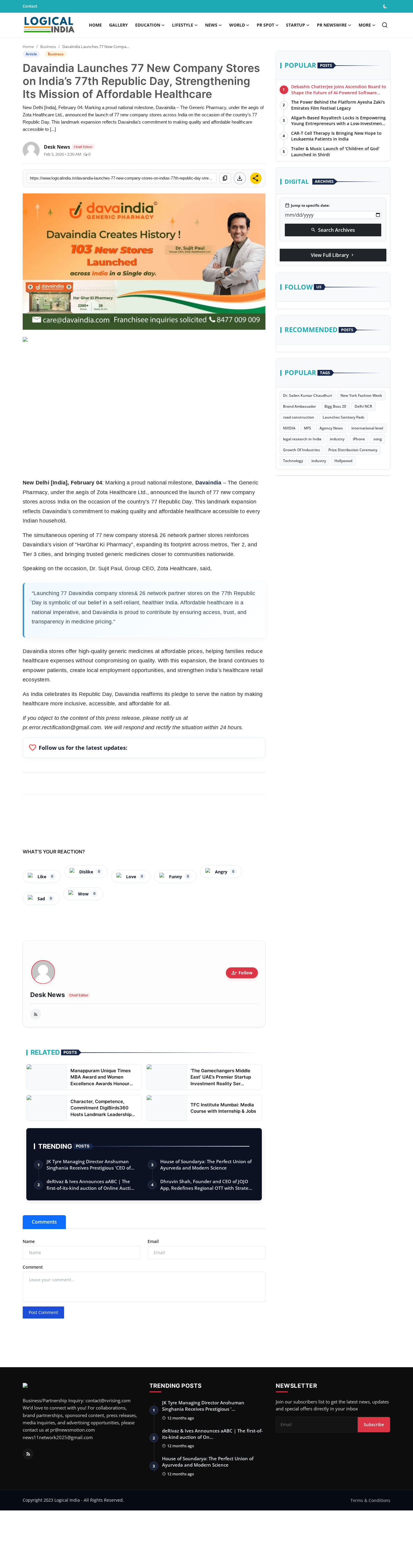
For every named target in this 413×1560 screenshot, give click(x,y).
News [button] (211, 25)
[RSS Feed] (35, 1014)
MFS (307, 428)
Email (153, 1241)
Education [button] (147, 25)
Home (95, 25)
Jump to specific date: (307, 205)
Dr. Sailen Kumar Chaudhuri (307, 395)
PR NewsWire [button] (332, 25)
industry (337, 439)
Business (48, 46)
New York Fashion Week (361, 395)
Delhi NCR (363, 406)
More (365, 25)
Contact (30, 6)
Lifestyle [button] (182, 25)
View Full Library (333, 254)
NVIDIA (289, 428)
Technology (293, 460)
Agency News (331, 428)
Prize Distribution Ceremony (352, 449)
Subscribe (374, 1424)
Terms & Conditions (370, 1500)
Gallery (118, 25)
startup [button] (295, 25)
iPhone (359, 439)
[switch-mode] (385, 6)
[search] (384, 25)
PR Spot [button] (265, 25)
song (377, 439)
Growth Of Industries (301, 449)
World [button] (237, 25)
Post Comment (43, 1312)
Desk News (47, 994)
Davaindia (208, 483)
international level (367, 428)
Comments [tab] (44, 1222)
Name (29, 1241)
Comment (33, 1267)
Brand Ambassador (299, 406)
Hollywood (343, 460)
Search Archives (333, 229)
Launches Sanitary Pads (343, 417)
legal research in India (302, 439)
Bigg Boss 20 (335, 406)
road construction (298, 417)
